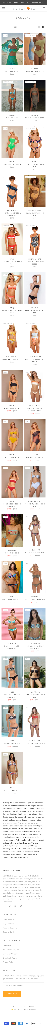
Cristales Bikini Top (12, 791)
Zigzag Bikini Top (12, 744)
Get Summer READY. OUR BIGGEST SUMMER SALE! (23, 2)
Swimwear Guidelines (11, 954)
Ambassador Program (11, 949)
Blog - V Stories (9, 923)
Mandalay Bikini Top (34, 553)
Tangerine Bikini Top (35, 744)
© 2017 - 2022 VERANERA (23, 1006)
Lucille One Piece (34, 457)
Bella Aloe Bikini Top (35, 599)
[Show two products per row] (43, 27)
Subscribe (12, 993)
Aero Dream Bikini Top (12, 599)
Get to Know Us (9, 919)
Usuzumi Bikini (12, 553)
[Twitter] (10, 906)
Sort (17, 27)
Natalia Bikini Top (12, 408)
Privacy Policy (8, 962)
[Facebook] (4, 906)
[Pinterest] (21, 906)
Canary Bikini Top (12, 457)
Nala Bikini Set (12, 71)
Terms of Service (9, 932)
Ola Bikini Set (12, 118)
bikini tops (14, 831)
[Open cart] (44, 8)
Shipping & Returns (10, 958)
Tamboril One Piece (35, 71)
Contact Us (7, 945)
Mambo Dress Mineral (35, 118)
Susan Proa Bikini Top (12, 359)
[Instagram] (15, 906)
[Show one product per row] (39, 27)
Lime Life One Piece (12, 164)
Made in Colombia (10, 928)
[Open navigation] (3, 8)
